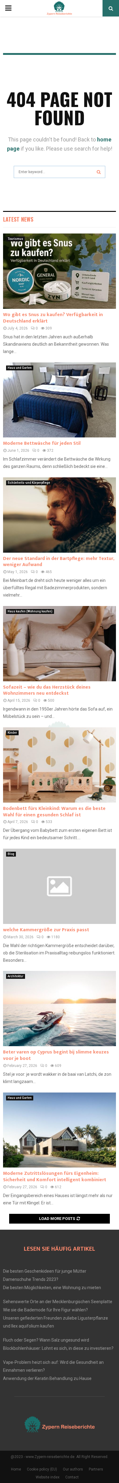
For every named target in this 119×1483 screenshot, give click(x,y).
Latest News (18, 219)
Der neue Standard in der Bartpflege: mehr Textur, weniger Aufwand (58, 561)
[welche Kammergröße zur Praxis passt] (59, 886)
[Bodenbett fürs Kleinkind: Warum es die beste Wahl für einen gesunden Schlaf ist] (59, 765)
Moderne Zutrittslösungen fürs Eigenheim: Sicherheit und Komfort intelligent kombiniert (54, 1176)
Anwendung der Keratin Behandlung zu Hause (47, 1378)
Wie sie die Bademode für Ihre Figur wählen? (45, 1309)
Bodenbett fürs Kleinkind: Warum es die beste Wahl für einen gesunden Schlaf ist (54, 811)
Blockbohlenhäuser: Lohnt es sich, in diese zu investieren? (58, 1348)
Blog (11, 854)
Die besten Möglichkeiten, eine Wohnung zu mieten (52, 1287)
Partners (96, 1469)
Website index (48, 1477)
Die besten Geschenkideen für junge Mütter (44, 1271)
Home (16, 1469)
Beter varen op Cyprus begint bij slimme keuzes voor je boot (56, 1055)
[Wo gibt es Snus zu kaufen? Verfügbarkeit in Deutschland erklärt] (59, 271)
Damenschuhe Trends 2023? (30, 1279)
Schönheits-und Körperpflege (29, 482)
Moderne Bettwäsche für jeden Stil (42, 443)
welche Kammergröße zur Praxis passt (46, 930)
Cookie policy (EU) (42, 1469)
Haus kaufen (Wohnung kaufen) (30, 611)
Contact (72, 1477)
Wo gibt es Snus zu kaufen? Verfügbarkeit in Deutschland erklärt (53, 318)
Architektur (15, 976)
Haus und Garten (20, 367)
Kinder (12, 732)
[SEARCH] (98, 172)
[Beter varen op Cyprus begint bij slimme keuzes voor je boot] (59, 1008)
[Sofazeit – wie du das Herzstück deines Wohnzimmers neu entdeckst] (59, 643)
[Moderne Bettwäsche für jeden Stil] (59, 400)
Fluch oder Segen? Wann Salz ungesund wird (46, 1340)
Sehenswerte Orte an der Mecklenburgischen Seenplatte (57, 1301)
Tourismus (15, 239)
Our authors (73, 1469)
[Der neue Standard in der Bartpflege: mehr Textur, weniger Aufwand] (59, 515)
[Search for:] (59, 171)
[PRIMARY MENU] (8, 8)
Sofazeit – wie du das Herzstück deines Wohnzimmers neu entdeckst (47, 690)
